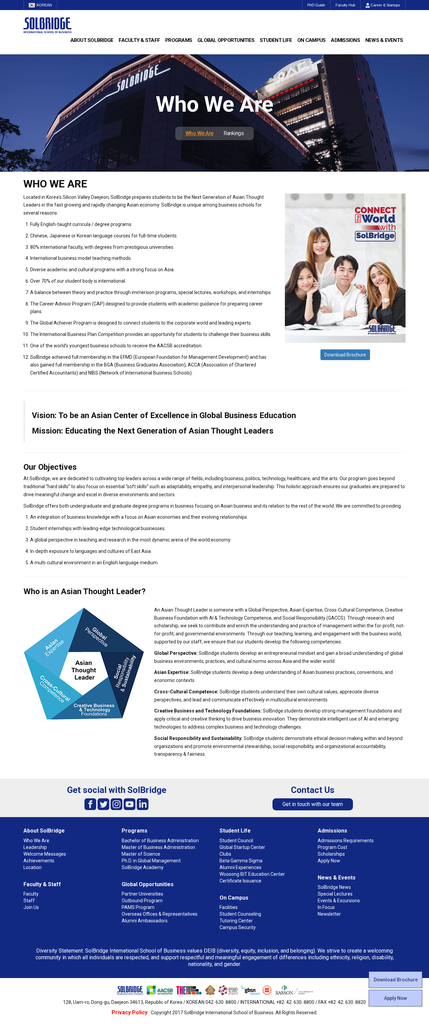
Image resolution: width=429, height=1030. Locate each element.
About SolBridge (92, 40)
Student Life (276, 40)
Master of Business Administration (158, 847)
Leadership (35, 847)
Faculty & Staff (139, 40)
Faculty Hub (345, 5)
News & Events (384, 40)
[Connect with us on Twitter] (103, 804)
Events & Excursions (339, 900)
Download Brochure (345, 354)
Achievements (38, 860)
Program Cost (332, 847)
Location (32, 867)
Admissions (345, 40)
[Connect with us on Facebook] (90, 804)
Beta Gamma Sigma (241, 860)
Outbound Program (142, 900)
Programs (178, 40)
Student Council (236, 840)
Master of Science (141, 854)
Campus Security (238, 927)
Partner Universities (142, 894)
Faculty (31, 894)
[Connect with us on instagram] (116, 804)
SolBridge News (334, 887)
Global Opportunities (225, 40)
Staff (29, 900)
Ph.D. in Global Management (151, 860)
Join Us (31, 907)
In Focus (326, 907)
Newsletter (329, 914)
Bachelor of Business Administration (160, 840)
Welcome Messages (44, 854)
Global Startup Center (242, 847)
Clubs (225, 854)
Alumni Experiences (240, 867)
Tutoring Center (236, 920)
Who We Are (199, 133)
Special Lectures (335, 894)
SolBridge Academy (143, 867)
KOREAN (44, 5)
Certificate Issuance (240, 880)
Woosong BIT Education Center (252, 874)
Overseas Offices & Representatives (159, 914)
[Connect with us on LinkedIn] (142, 804)
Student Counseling (240, 914)
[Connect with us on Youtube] (129, 804)
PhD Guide (316, 5)
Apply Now (395, 998)
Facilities (229, 907)
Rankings (234, 133)
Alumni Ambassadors (145, 920)
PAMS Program (138, 907)
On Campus (311, 40)
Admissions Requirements (346, 840)
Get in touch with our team (313, 804)
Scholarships (331, 854)
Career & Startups (385, 5)
